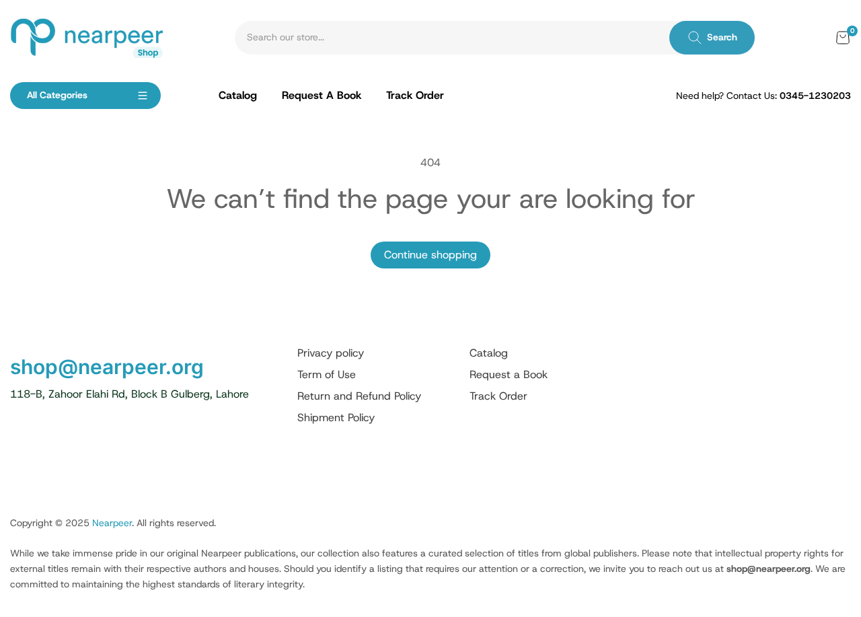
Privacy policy (330, 353)
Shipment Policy (336, 417)
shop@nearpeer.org (107, 367)
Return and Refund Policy (359, 396)
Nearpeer (112, 523)
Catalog (489, 353)
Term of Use (326, 374)
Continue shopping (430, 255)
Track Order (498, 396)
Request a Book (509, 374)
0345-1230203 (815, 95)
